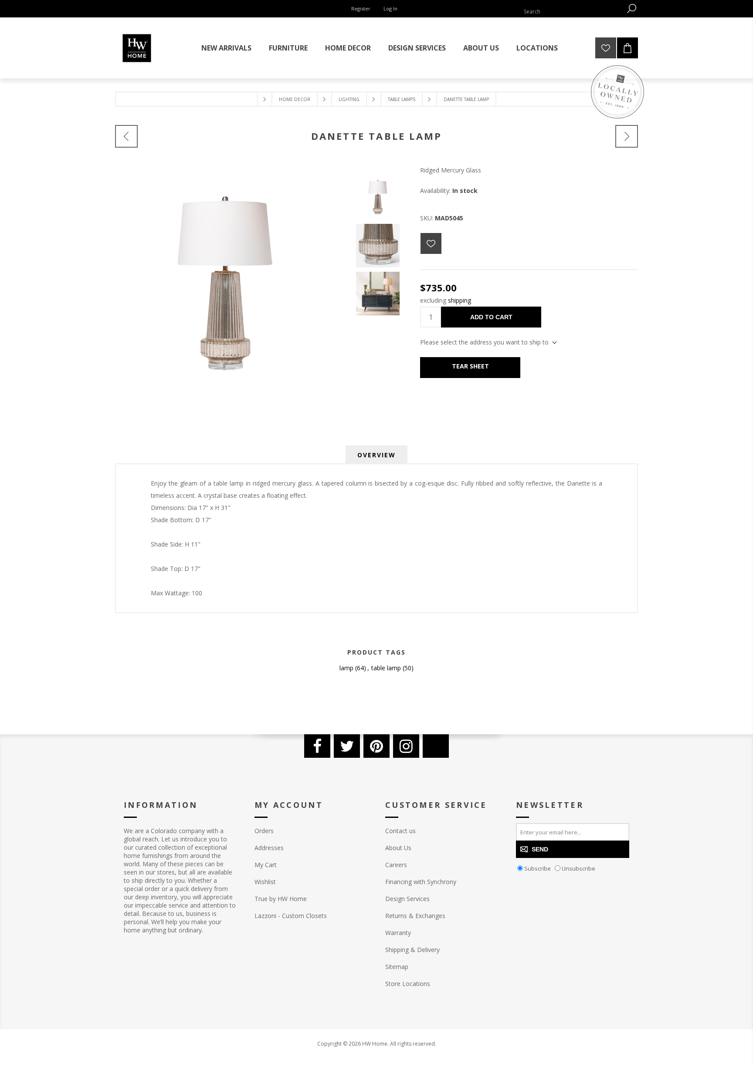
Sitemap (396, 966)
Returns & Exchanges (415, 916)
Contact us (400, 831)
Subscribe (537, 868)
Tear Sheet (470, 366)
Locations (537, 48)
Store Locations (407, 983)
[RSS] (436, 746)
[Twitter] (347, 746)
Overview (376, 455)
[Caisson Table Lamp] (626, 136)
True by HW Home (280, 899)
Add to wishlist (431, 243)
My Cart (265, 865)
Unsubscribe (578, 868)
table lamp (386, 668)
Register (360, 8)
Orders (264, 831)
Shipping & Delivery (412, 949)
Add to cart (491, 317)
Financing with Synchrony (420, 882)
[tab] (376, 455)
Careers (396, 865)
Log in (390, 8)
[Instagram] (406, 746)
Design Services (407, 899)
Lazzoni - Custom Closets (290, 916)
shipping (459, 300)
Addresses (269, 848)
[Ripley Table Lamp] (126, 136)
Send (540, 849)
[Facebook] (317, 746)
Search (631, 8)
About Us (398, 848)
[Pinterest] (376, 746)
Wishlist (265, 882)
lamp (346, 668)
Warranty (398, 933)
